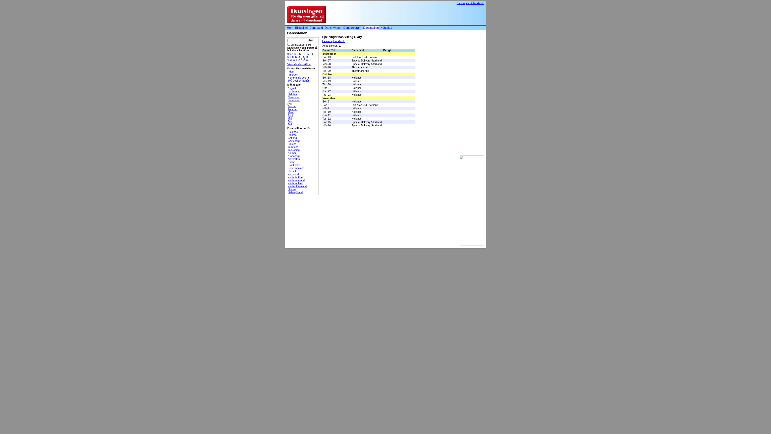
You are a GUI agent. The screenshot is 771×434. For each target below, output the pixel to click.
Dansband (316, 27)
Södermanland (296, 168)
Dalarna (292, 134)
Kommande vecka (298, 77)
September (294, 91)
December (294, 100)
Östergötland (295, 192)
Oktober (292, 94)
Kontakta (386, 27)
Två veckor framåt (298, 80)
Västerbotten (295, 177)
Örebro (292, 189)
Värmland (293, 174)
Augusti (292, 88)
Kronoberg (294, 156)
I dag (291, 71)
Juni (290, 121)
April (290, 115)
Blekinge (293, 131)
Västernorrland (296, 180)
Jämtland (293, 146)
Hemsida (327, 41)
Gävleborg (294, 140)
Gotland (292, 137)
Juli (290, 124)
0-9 (289, 53)
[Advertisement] (410, 15)
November (294, 97)
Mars (291, 112)
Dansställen (371, 27)
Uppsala (292, 171)
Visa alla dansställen (299, 64)
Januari (292, 106)
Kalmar (292, 153)
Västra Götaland (297, 186)
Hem (290, 27)
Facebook (339, 41)
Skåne (291, 162)
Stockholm (294, 165)
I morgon (293, 74)
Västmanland (295, 183)
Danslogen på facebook (470, 3)
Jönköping (294, 149)
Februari (292, 109)
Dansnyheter (333, 27)
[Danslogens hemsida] (305, 22)
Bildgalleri (301, 27)
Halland (292, 143)
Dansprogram (352, 27)
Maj (290, 118)
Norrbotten (294, 159)
